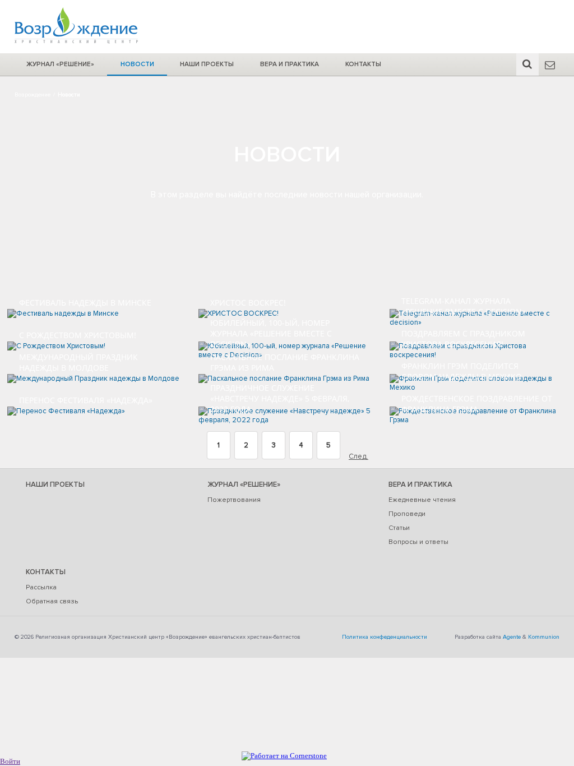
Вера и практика (289, 64)
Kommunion (543, 636)
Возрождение (32, 94)
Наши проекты (207, 64)
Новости (137, 64)
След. (358, 456)
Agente (512, 636)
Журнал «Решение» (60, 64)
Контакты (363, 64)
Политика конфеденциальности (384, 636)
